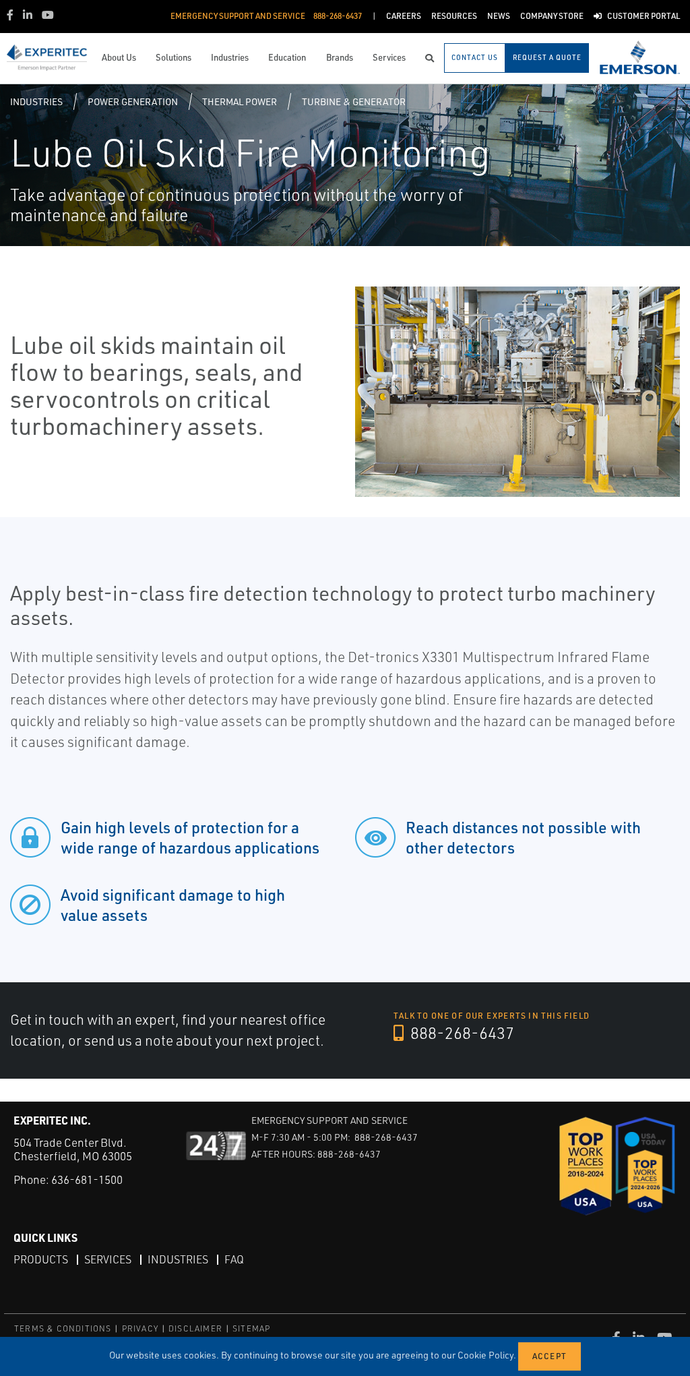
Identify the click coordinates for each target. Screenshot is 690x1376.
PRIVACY (140, 1328)
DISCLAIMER (195, 1328)
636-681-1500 (87, 1179)
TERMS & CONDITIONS (63, 1328)
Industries (36, 101)
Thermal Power (239, 101)
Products (40, 1259)
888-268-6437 (460, 1033)
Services (107, 1259)
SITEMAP (251, 1328)
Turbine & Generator (354, 101)
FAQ (234, 1259)
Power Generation (133, 101)
